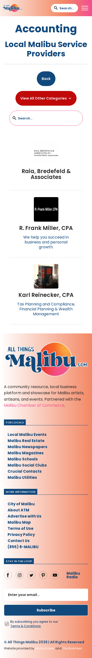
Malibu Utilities (22, 477)
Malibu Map (19, 522)
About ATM (18, 510)
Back (46, 78)
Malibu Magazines (26, 453)
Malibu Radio (73, 575)
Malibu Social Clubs (27, 465)
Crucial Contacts (25, 471)
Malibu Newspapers (27, 446)
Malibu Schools (23, 459)
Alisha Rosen (44, 648)
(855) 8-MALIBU (23, 546)
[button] (84, 8)
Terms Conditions (25, 626)
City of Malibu (21, 503)
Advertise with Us (24, 516)
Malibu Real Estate (26, 440)
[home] (12, 8)
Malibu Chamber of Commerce (34, 405)
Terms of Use (20, 528)
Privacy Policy (21, 534)
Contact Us (19, 540)
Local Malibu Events (27, 434)
